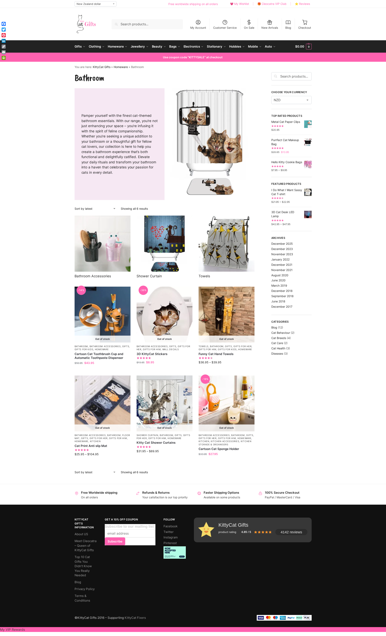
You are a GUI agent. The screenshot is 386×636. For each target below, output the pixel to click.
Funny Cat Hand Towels (216, 354)
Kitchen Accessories (225, 441)
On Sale (249, 27)
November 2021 (282, 270)
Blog (288, 27)
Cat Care (277, 343)
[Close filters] (259, 76)
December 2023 (282, 249)
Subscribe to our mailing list (129, 526)
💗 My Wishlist (239, 3)
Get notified (102, 371)
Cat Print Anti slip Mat (91, 446)
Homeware (121, 67)
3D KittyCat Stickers (152, 354)
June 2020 (278, 280)
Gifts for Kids (84, 349)
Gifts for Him (152, 349)
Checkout (304, 27)
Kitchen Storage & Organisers (225, 443)
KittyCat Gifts (101, 67)
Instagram (171, 537)
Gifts (125, 346)
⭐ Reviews (302, 3)
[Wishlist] (124, 293)
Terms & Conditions (82, 598)
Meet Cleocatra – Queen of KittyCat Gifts (85, 545)
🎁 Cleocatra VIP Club (272, 3)
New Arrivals (269, 27)
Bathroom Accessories (105, 346)
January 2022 (280, 259)
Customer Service (225, 27)
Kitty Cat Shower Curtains (156, 443)
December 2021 (281, 264)
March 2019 (279, 285)
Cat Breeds (278, 338)
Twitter (169, 532)
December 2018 (282, 290)
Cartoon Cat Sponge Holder (219, 449)
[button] (303, 46)
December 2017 (281, 306)
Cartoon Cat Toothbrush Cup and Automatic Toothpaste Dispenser (99, 356)
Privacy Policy (85, 589)
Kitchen (95, 441)
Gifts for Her (242, 346)
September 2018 (282, 296)
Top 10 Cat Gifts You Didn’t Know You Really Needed (83, 566)
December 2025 (282, 243)
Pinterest (170, 543)
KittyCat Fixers (135, 618)
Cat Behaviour (280, 332)
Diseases (277, 353)
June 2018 (278, 301)
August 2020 (279, 275)
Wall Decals (170, 349)
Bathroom (81, 346)
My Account (198, 27)
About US (81, 534)
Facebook (170, 526)
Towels (204, 346)
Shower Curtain (147, 435)
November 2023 (282, 254)
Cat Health (278, 348)
